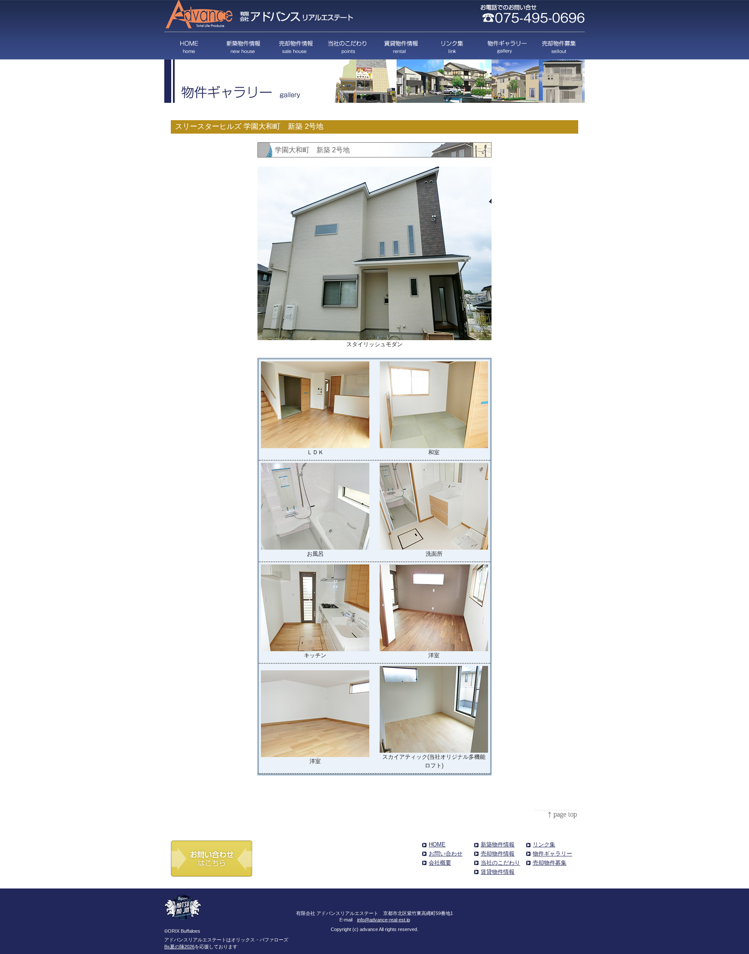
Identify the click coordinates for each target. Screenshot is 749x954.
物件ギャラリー (505, 45)
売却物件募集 (557, 45)
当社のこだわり (348, 45)
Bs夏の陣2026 (179, 946)
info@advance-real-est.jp (383, 919)
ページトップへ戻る (556, 814)
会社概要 (440, 862)
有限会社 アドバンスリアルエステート (260, 15)
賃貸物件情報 (400, 45)
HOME (190, 45)
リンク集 (453, 45)
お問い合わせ (445, 853)
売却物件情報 (295, 45)
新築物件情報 (243, 45)
